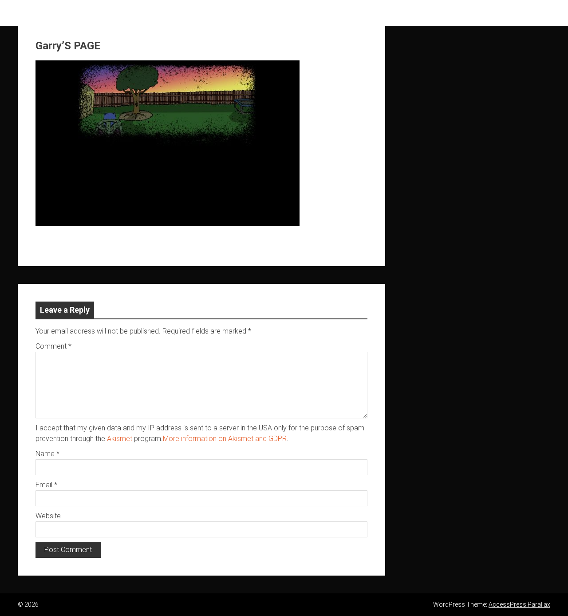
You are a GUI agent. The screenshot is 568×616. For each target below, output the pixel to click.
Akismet (119, 438)
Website (48, 516)
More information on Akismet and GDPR (225, 438)
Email (46, 485)
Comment (53, 346)
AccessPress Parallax (519, 604)
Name (47, 453)
